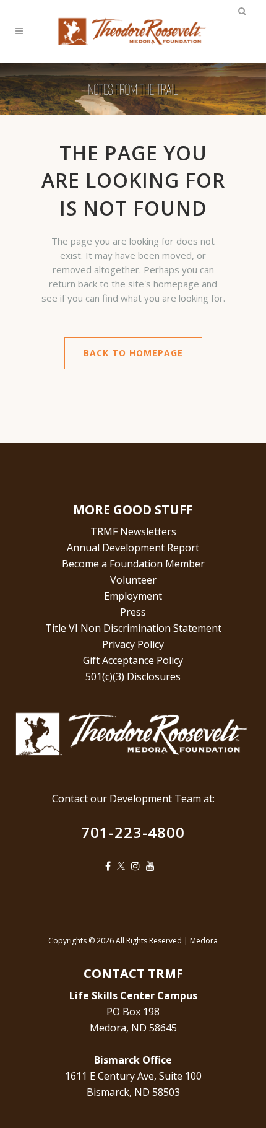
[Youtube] (153, 866)
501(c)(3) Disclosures (133, 676)
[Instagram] (138, 866)
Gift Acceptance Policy (133, 660)
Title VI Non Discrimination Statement (133, 628)
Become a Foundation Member (133, 564)
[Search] (242, 9)
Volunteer (133, 580)
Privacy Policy (133, 644)
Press (133, 612)
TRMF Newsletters (133, 531)
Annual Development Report (133, 547)
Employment (133, 596)
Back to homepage (133, 353)
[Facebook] (111, 866)
